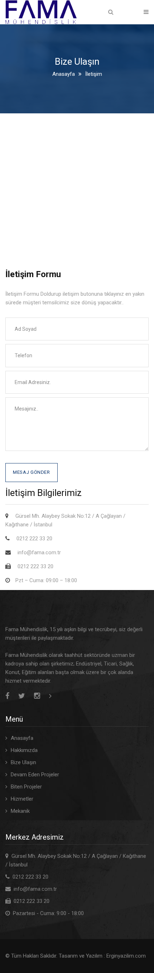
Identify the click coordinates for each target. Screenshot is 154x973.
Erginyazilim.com (126, 956)
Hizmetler (22, 799)
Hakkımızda (24, 750)
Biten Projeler (26, 786)
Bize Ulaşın (23, 762)
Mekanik (20, 811)
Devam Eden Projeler (35, 774)
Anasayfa (63, 74)
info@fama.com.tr (35, 889)
